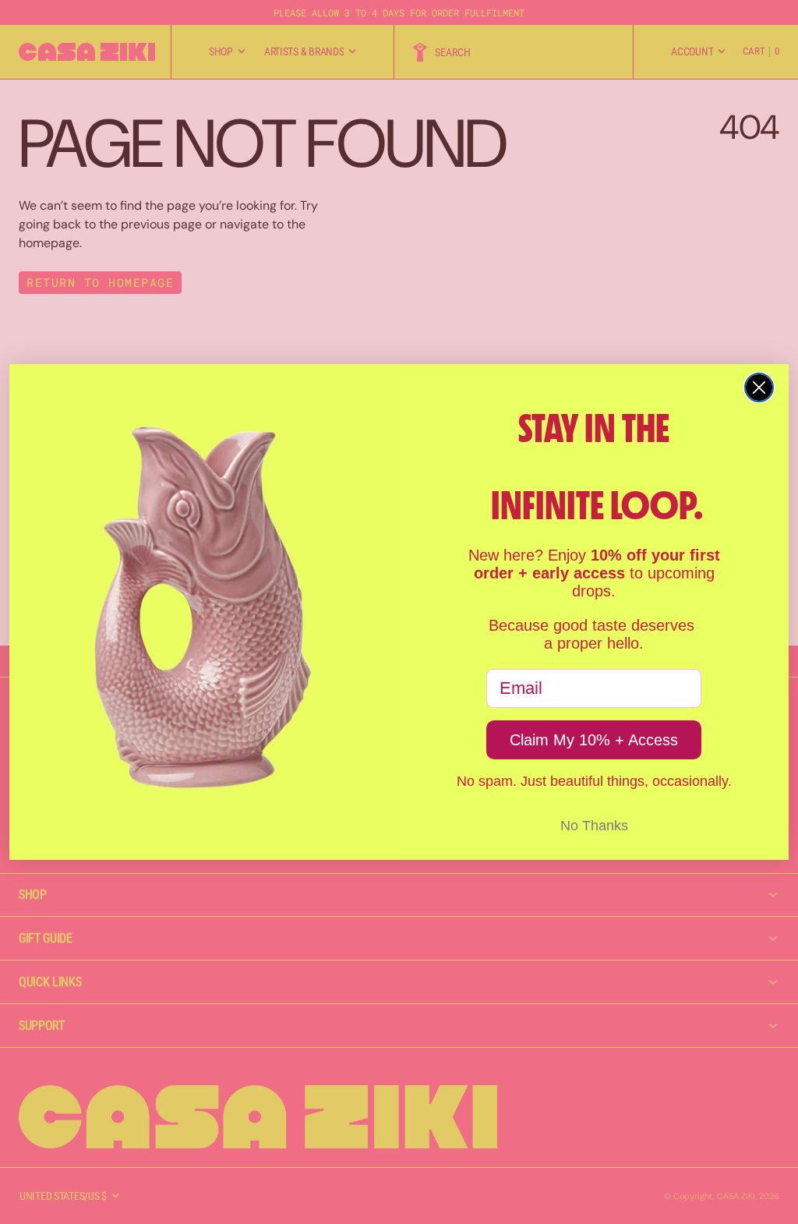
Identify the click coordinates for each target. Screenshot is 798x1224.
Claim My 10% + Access (594, 739)
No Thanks (594, 825)
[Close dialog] (759, 387)
